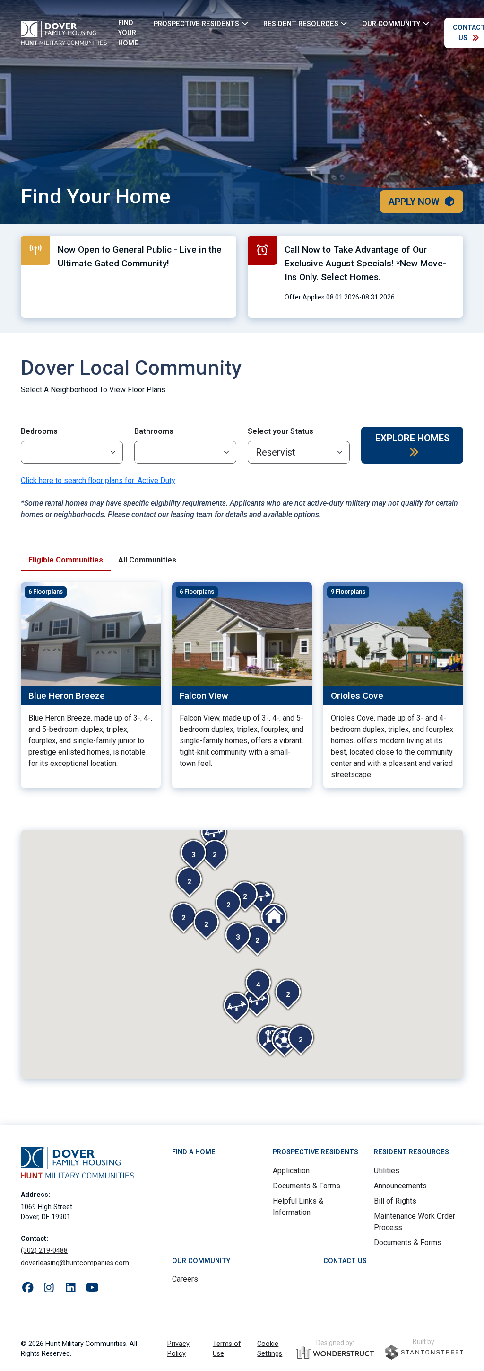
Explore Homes (412, 438)
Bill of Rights (395, 1200)
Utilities (386, 1170)
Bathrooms (153, 431)
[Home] (64, 33)
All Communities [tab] (147, 559)
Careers (185, 1278)
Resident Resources (411, 1152)
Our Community (201, 1261)
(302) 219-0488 (44, 1251)
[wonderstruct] (335, 1352)
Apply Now (414, 201)
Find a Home (194, 1152)
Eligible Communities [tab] (65, 559)
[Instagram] (49, 1288)
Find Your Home (128, 33)
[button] (300, 1039)
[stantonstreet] (424, 1352)
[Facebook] (28, 1288)
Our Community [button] (391, 23)
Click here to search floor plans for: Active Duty (98, 480)
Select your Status (280, 431)
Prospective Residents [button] (196, 23)
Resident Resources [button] (300, 23)
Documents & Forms (306, 1185)
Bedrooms (39, 431)
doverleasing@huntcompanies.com (75, 1263)
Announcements (400, 1185)
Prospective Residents (315, 1152)
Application (291, 1170)
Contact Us (345, 1261)
